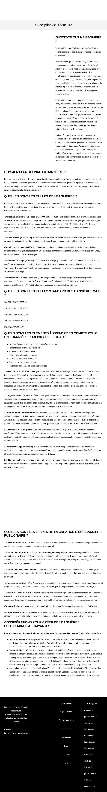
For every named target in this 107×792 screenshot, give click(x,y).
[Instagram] (15, 738)
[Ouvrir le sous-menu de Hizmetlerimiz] (73, 729)
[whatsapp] (5, 744)
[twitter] (10, 738)
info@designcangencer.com (16, 733)
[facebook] (5, 738)
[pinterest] (26, 738)
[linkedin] (21, 738)
